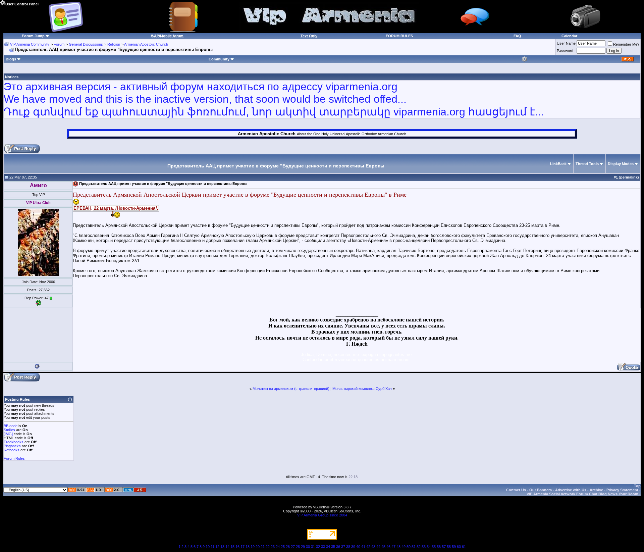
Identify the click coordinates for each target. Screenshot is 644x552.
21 (263, 547)
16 (237, 547)
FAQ (517, 36)
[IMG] (8, 434)
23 (273, 547)
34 (328, 547)
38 (348, 547)
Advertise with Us (570, 490)
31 (313, 547)
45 (383, 547)
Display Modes (621, 164)
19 (253, 547)
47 (393, 547)
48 (398, 547)
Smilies (9, 430)
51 (414, 547)
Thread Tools (587, 164)
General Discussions (86, 44)
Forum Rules (14, 458)
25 (283, 547)
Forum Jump (33, 36)
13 (222, 547)
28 (298, 547)
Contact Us (516, 490)
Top (637, 486)
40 (358, 547)
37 (343, 547)
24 (278, 547)
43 (373, 547)
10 (208, 547)
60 (459, 547)
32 (318, 547)
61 (464, 547)
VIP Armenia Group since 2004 (322, 515)
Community (219, 59)
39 (353, 547)
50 (409, 547)
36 (338, 547)
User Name (566, 43)
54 (429, 547)
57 (444, 547)
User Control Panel (22, 4)
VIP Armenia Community (29, 44)
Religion (113, 44)
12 (217, 547)
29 (303, 547)
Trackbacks (13, 442)
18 (248, 547)
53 (424, 547)
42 (368, 547)
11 (212, 547)
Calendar (569, 36)
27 (293, 547)
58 (449, 547)
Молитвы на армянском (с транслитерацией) (291, 389)
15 (232, 547)
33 (323, 547)
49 (403, 547)
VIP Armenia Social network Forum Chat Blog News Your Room (582, 494)
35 (333, 547)
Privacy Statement (622, 490)
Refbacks (11, 450)
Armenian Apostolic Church (146, 44)
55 (434, 547)
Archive (596, 490)
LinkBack (558, 164)
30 (308, 547)
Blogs (11, 59)
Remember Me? (626, 44)
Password (565, 51)
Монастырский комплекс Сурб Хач (362, 389)
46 (388, 547)
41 (363, 547)
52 (419, 547)
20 (258, 547)
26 (288, 547)
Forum (59, 44)
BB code (10, 426)
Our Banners (540, 490)
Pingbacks (12, 446)
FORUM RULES (399, 36)
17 (242, 547)
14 (227, 547)
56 (439, 547)
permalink (629, 177)
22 (268, 547)
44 (378, 547)
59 (454, 547)
